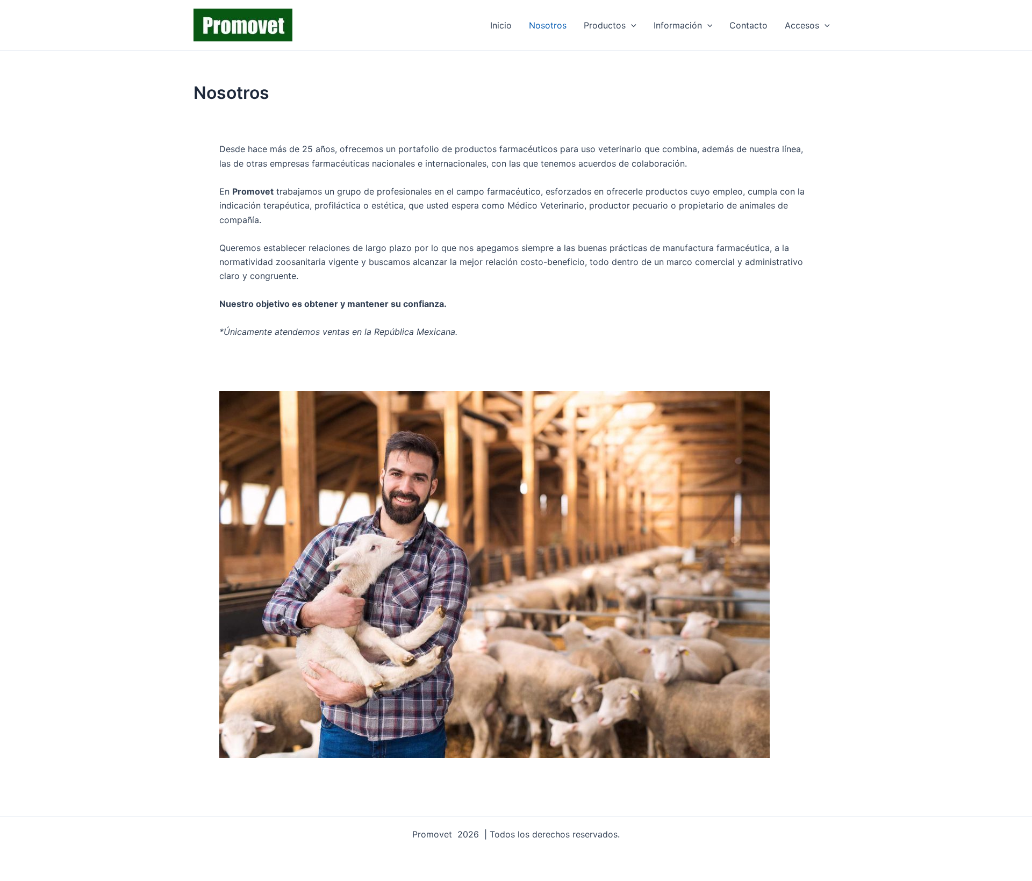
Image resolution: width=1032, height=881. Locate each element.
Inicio (501, 25)
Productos (605, 25)
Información (678, 25)
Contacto (748, 25)
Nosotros (548, 25)
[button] (631, 25)
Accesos (802, 25)
